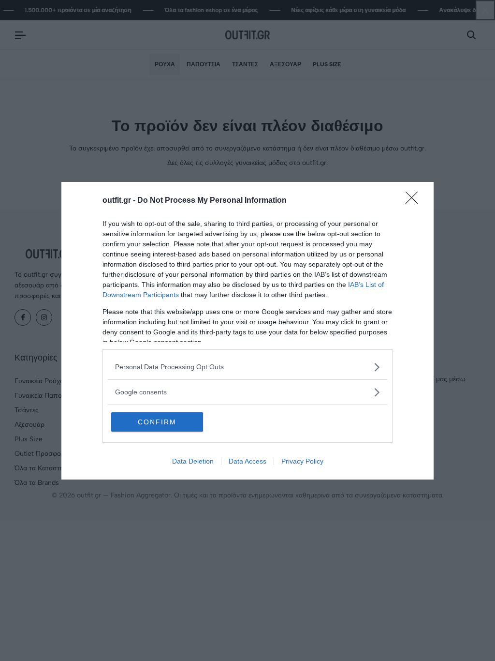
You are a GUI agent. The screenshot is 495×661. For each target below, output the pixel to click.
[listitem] (247, 367)
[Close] (415, 201)
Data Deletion (193, 461)
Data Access (247, 461)
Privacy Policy (302, 461)
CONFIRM (157, 422)
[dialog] (247, 331)
